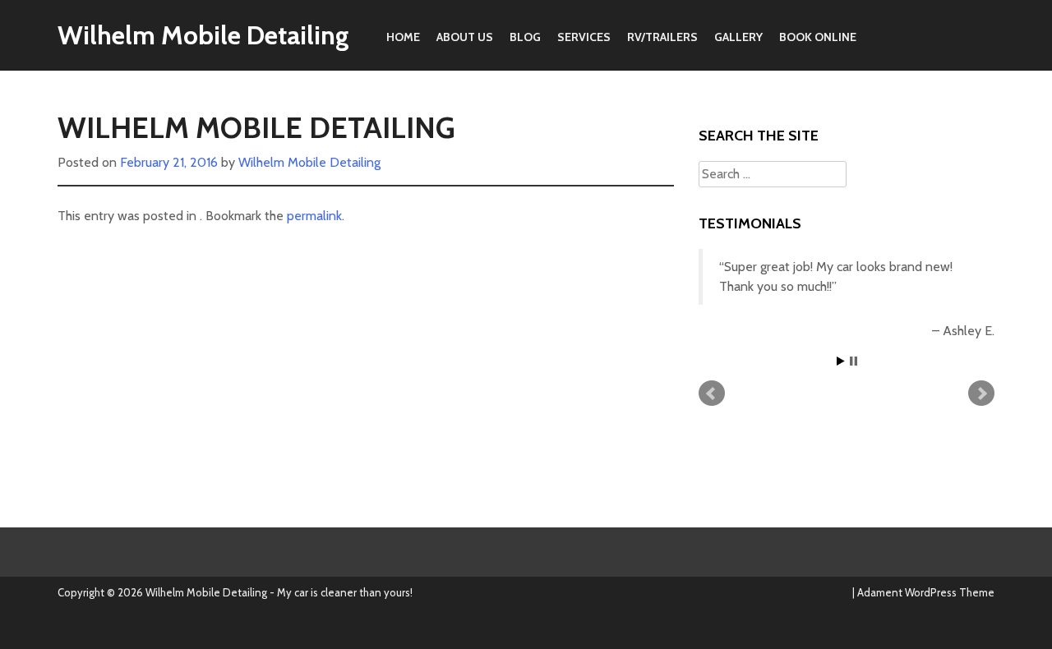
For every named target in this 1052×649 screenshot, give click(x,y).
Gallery (738, 37)
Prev (712, 393)
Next (981, 393)
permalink (314, 215)
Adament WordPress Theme (925, 592)
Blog (525, 37)
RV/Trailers (662, 37)
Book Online (817, 37)
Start (841, 361)
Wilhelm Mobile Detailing (203, 35)
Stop (853, 361)
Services (584, 37)
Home (403, 37)
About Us (464, 37)
